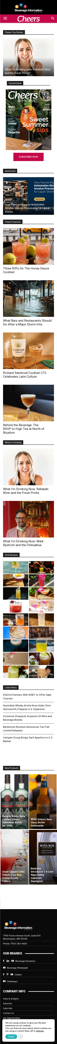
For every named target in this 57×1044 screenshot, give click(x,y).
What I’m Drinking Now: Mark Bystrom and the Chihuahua (23, 543)
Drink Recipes (11, 555)
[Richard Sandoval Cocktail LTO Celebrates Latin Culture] (28, 350)
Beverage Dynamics (25, 961)
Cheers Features (13, 222)
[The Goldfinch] (41, 645)
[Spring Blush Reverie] (15, 658)
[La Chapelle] (41, 567)
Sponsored (10, 171)
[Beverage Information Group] (28, 8)
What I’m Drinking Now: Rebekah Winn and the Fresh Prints (25, 491)
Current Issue (15, 83)
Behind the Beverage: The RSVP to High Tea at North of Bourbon (23, 428)
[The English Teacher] (41, 606)
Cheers (18, 974)
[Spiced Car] (41, 672)
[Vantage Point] (15, 593)
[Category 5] (41, 580)
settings (40, 1031)
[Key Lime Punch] (15, 632)
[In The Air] (41, 619)
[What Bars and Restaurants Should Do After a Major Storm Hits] (28, 298)
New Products (11, 768)
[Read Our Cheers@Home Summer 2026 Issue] (28, 119)
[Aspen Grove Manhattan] (41, 632)
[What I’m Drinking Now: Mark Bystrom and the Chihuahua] (28, 519)
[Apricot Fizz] (15, 619)
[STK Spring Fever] (41, 658)
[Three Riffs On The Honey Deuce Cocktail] (28, 246)
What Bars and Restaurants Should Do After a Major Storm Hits (27, 322)
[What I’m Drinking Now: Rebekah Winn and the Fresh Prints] (28, 57)
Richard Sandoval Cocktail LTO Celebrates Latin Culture (24, 374)
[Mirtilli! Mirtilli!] (15, 580)
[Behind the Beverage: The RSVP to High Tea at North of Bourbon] (28, 403)
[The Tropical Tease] (41, 593)
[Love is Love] (15, 645)
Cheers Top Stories (14, 32)
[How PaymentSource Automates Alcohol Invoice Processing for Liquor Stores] (28, 196)
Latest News (11, 687)
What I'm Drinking (13, 442)
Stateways (12, 981)
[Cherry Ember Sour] (15, 606)
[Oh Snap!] (15, 672)
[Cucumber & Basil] (15, 567)
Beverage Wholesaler (17, 967)
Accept (11, 1036)
